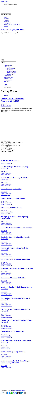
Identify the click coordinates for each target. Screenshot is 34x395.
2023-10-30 (4, 171)
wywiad (8, 185)
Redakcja (6, 18)
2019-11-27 (4, 104)
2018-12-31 (4, 292)
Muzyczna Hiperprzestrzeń (12, 29)
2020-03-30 (4, 231)
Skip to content (4, 1)
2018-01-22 (4, 345)
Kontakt (6, 26)
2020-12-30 (4, 192)
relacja (8, 174)
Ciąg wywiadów (11, 71)
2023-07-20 (4, 182)
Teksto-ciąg (7, 66)
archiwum (3, 163)
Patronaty (6, 21)
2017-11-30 (4, 355)
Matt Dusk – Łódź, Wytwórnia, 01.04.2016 (15, 259)
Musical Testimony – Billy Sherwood (13, 352)
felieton (8, 213)
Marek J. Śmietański (6, 106)
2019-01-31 (4, 281)
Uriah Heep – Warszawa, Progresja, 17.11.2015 (17, 268)
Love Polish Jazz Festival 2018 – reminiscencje (16, 228)
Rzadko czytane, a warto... (10, 160)
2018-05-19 (4, 334)
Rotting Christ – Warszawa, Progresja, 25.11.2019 (12, 100)
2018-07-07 (4, 314)
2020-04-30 (4, 221)
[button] (17, 153)
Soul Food (6, 81)
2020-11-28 (4, 201)
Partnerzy (6, 20)
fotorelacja (6, 95)
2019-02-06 (4, 271)
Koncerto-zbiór (8, 80)
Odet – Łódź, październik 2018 (11, 207)
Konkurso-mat (7, 78)
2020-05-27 (4, 210)
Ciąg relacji (10, 69)
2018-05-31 (4, 325)
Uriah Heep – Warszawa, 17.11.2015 (13, 278)
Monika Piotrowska (6, 293)
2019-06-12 (4, 262)
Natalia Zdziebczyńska (7, 212)
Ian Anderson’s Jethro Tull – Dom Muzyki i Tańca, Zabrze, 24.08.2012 (15, 362)
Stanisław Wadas (5, 347)
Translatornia (7, 75)
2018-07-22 (4, 303)
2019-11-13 (4, 242)
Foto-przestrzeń (8, 65)
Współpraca (7, 23)
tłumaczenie (9, 328)
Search (2, 59)
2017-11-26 (4, 366)
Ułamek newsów (8, 77)
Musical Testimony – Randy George (13, 198)
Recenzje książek (11, 72)
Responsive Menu (5, 14)
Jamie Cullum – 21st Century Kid (12, 331)
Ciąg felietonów (11, 68)
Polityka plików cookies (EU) (11, 24)
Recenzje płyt (10, 74)
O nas (5, 17)
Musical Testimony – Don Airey (11, 189)
